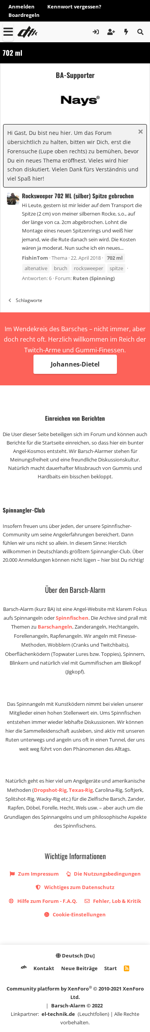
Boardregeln (24, 15)
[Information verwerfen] (139, 132)
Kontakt (43, 968)
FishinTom (35, 257)
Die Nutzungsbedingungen (107, 873)
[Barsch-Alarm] (23, 968)
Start (110, 968)
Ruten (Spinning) (94, 278)
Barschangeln (55, 626)
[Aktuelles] (126, 32)
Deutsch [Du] (78, 955)
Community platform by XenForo (75, 992)
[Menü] (8, 32)
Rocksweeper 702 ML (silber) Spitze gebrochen (78, 195)
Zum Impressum (38, 873)
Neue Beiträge (79, 968)
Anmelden (21, 6)
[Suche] (140, 32)
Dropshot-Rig (50, 789)
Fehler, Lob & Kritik (116, 901)
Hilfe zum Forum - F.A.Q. (46, 901)
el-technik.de (58, 1013)
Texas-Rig (81, 789)
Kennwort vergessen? (74, 6)
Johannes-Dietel (75, 364)
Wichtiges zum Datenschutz (78, 887)
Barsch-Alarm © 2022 (77, 1005)
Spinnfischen (72, 617)
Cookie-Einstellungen (79, 914)
